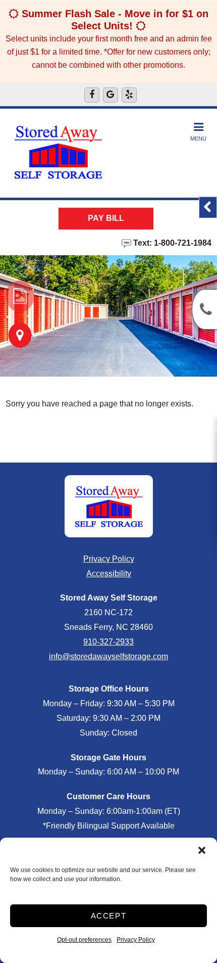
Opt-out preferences (84, 939)
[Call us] (204, 309)
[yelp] (129, 95)
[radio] (20, 296)
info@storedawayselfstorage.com (108, 656)
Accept (109, 915)
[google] (110, 95)
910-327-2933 (108, 641)
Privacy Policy (136, 939)
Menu (198, 138)
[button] (202, 850)
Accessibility (108, 573)
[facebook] (91, 95)
